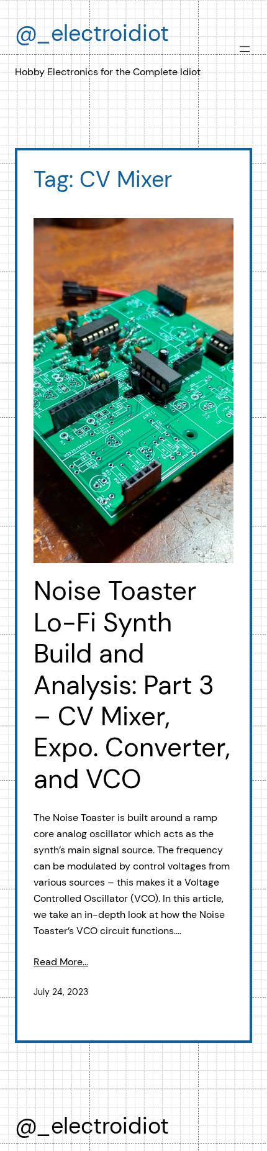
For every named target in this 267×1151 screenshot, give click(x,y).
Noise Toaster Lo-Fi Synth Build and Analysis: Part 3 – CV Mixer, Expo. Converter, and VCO (132, 685)
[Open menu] (244, 49)
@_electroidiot (92, 33)
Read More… (61, 961)
